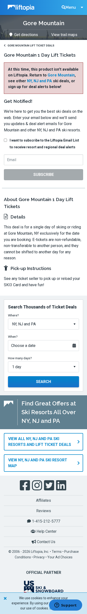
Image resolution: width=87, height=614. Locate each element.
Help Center (46, 531)
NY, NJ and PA (39, 81)
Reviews (43, 511)
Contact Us (45, 541)
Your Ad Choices (59, 557)
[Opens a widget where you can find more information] (65, 605)
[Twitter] (49, 485)
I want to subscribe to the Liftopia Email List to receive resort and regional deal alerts (44, 143)
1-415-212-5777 (45, 521)
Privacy (39, 557)
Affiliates (43, 500)
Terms (57, 552)
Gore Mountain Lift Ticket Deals (30, 45)
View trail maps (64, 34)
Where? (13, 315)
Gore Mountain (61, 75)
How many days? (20, 358)
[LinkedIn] (61, 485)
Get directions (26, 34)
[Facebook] (25, 485)
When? (13, 336)
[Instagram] (37, 485)
